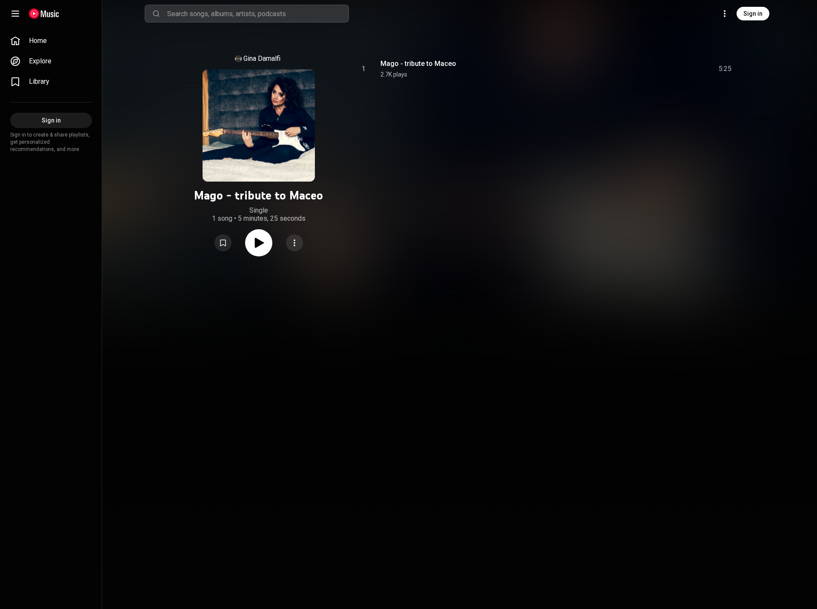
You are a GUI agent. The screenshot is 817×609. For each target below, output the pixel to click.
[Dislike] (677, 69)
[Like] (660, 69)
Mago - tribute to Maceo (418, 64)
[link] (51, 41)
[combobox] (258, 13)
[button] (222, 242)
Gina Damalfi (261, 58)
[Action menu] (294, 242)
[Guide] (15, 14)
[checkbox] (725, 69)
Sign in (753, 13)
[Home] (44, 14)
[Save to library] (223, 243)
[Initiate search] (156, 13)
